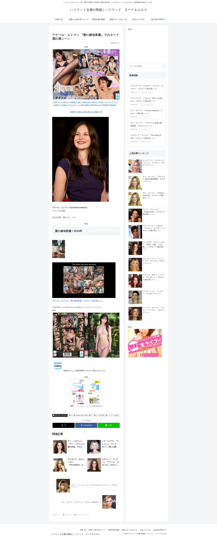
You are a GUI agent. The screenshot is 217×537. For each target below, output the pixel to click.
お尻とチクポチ (145, 530)
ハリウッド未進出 (113, 415)
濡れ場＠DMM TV (159, 530)
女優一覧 (83, 530)
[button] (164, 66)
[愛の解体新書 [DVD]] (58, 257)
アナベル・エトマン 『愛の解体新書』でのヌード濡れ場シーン (77, 301)
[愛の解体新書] (58, 371)
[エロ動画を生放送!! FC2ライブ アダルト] (145, 356)
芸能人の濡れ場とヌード (97, 530)
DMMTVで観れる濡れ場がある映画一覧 (86, 112)
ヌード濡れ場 (100, 415)
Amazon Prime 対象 (81, 415)
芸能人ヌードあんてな (130, 530)
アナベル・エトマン (61, 415)
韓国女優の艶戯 (113, 530)
